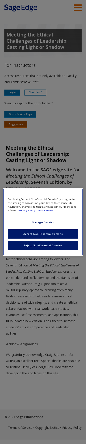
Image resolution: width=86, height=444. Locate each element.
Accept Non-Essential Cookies (43, 233)
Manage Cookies (43, 222)
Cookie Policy (45, 210)
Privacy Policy (27, 210)
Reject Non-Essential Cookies (43, 245)
